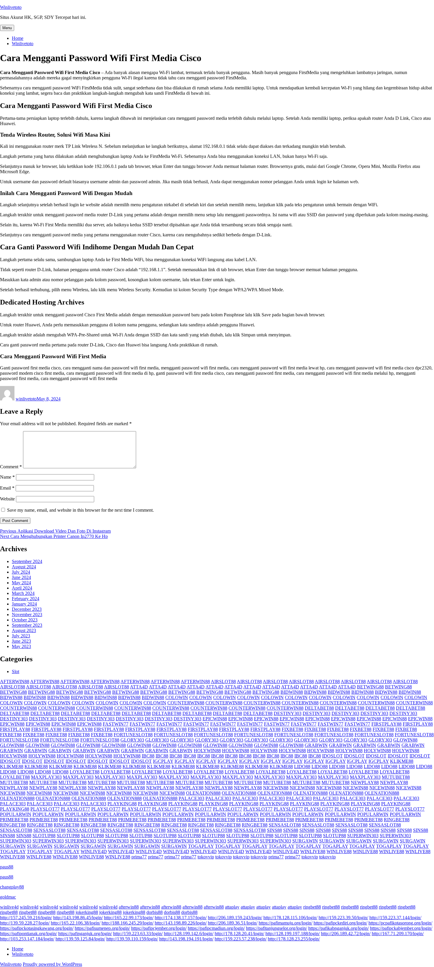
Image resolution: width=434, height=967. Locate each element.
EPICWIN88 (215, 718)
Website (7, 498)
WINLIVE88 (312, 851)
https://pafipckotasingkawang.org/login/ (37, 928)
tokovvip (206, 856)
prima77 (139, 856)
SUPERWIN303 (362, 835)
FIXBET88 (292, 729)
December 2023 (27, 609)
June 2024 (21, 577)
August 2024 (24, 566)
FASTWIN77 (115, 724)
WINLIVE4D (94, 851)
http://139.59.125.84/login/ (80, 938)
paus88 (6, 866)
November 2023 (27, 614)
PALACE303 (191, 798)
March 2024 (23, 593)
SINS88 (274, 830)
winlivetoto (26, 398)
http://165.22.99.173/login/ (129, 917)
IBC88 (148, 755)
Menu (7, 28)
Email (7, 487)
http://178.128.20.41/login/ (239, 933)
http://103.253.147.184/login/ (27, 938)
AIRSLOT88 (223, 681)
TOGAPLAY (201, 846)
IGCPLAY (163, 761)
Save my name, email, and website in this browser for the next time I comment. (80, 510)
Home (17, 38)
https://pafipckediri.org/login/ (340, 922)
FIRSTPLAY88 (386, 724)
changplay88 (12, 886)
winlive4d (9, 906)
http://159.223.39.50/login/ (343, 917)
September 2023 (27, 625)
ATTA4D (139, 686)
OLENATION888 (203, 793)
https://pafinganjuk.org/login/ (85, 933)
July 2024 (21, 572)
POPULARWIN (15, 814)
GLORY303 (132, 739)
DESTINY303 (287, 713)
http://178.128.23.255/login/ (294, 938)
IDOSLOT (332, 755)
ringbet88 (312, 906)
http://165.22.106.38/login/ (75, 922)
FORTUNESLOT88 (133, 734)
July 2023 (21, 635)
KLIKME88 (401, 761)
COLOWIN (176, 697)
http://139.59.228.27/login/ (25, 922)
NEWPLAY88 (365, 782)
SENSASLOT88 (285, 824)
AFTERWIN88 (14, 681)
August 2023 (24, 630)
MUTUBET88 (396, 777)
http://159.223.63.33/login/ (138, 933)
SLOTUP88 (44, 835)
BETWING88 (370, 686)
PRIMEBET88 (14, 819)
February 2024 (25, 598)
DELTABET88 (319, 708)
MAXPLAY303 (46, 777)
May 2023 (21, 646)
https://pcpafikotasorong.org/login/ (400, 922)
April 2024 (22, 587)
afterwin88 (129, 906)
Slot (15, 671)
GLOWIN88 (405, 739)
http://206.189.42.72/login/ (346, 933)
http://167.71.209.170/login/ (398, 933)
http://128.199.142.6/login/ (188, 933)
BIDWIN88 (291, 692)
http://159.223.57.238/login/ (241, 938)
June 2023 (21, 641)
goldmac (8, 896)
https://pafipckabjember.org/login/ (401, 928)
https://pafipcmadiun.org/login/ (216, 928)
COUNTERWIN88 (185, 702)
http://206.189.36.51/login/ (232, 922)
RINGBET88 (396, 819)
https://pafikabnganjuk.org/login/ (338, 928)
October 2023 (24, 619)
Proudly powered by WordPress (52, 964)
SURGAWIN (305, 840)
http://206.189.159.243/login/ (235, 917)
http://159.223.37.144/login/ (395, 917)
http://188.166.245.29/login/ (128, 922)
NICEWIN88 (275, 787)
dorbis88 (154, 912)
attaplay (232, 906)
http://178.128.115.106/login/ (290, 917)
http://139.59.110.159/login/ (132, 938)
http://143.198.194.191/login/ (186, 938)
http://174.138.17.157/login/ (181, 917)
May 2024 (21, 582)
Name (7, 477)
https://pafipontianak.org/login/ (28, 933)
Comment (11, 466)
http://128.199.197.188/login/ (292, 933)
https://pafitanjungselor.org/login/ (276, 928)
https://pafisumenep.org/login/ (102, 928)
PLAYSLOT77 (45, 808)
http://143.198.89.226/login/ (181, 922)
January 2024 (24, 603)
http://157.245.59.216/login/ (26, 917)
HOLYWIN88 (207, 750)
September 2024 (27, 561)
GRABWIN (316, 745)
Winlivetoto (11, 7)
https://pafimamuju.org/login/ (285, 922)
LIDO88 (302, 766)
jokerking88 (87, 912)
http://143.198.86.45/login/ (78, 917)
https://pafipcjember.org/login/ (159, 928)
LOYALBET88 (84, 771)
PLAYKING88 (122, 803)
